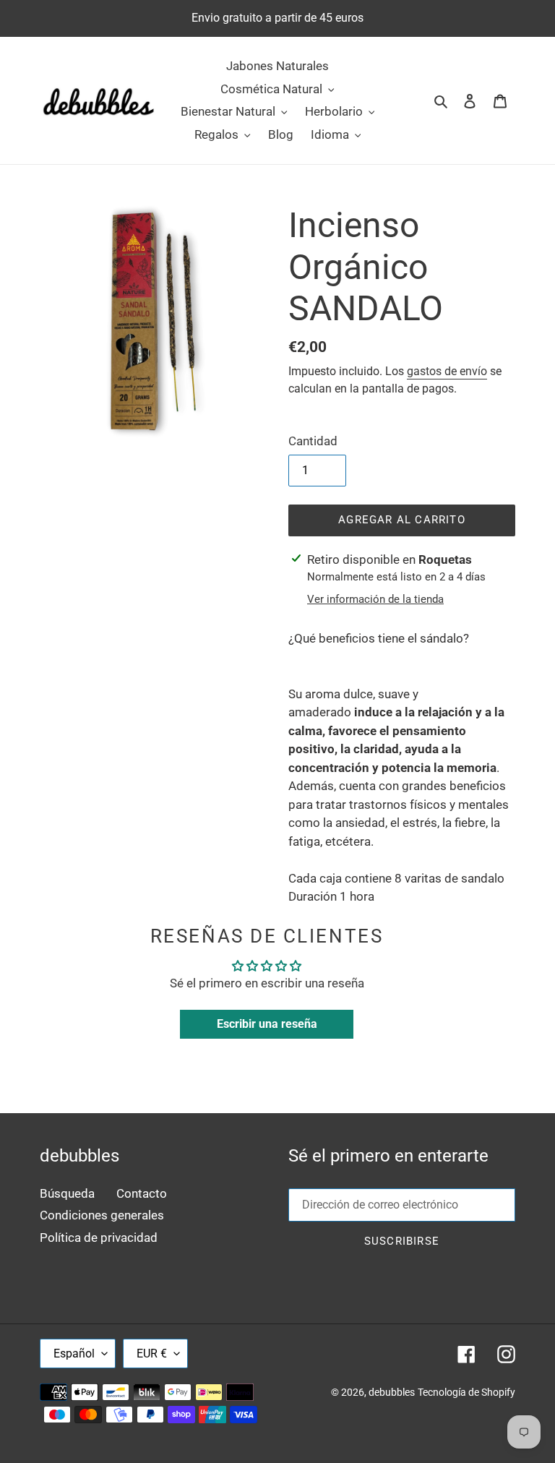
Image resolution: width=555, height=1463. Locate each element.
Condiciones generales (102, 1215)
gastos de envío (447, 371)
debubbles (392, 1392)
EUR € (152, 1353)
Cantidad (312, 441)
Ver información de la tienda (375, 599)
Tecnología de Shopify (466, 1392)
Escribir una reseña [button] (267, 1024)
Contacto (141, 1193)
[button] (401, 657)
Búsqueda (67, 1193)
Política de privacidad (99, 1237)
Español (74, 1353)
